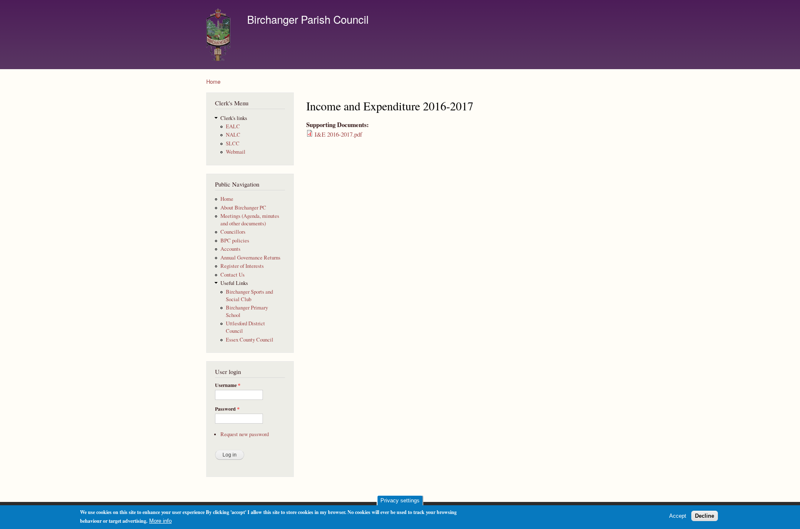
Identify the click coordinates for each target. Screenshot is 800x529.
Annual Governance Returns (250, 257)
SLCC (233, 143)
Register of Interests (242, 265)
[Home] (220, 34)
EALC (233, 126)
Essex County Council (249, 339)
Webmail (235, 151)
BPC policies (234, 240)
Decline (704, 516)
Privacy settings (400, 500)
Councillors (232, 231)
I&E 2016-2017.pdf (338, 134)
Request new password (244, 434)
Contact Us (232, 274)
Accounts (230, 248)
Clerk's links (233, 118)
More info (160, 521)
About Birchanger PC (243, 207)
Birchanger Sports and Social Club (249, 295)
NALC (233, 134)
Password (227, 409)
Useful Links (234, 283)
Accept (677, 516)
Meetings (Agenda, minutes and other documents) (249, 219)
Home (213, 81)
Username (227, 385)
